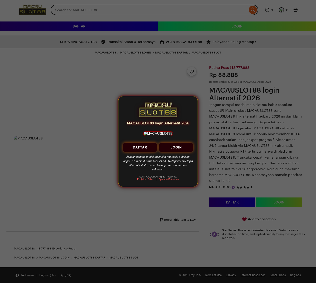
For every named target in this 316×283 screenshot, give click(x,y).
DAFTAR (140, 147)
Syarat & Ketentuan (169, 179)
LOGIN (176, 147)
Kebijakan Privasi (146, 179)
